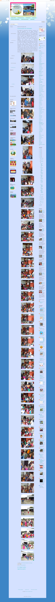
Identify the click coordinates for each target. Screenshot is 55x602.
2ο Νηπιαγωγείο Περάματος (42, 358)
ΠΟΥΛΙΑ (40, 121)
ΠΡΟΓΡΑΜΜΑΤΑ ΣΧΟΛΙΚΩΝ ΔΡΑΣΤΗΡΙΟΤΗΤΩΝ (41, 123)
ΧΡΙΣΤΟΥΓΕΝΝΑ (41, 137)
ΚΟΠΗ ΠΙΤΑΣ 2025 (43, 429)
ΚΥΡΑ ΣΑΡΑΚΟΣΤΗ (41, 96)
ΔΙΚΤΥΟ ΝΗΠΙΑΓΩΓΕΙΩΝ (41, 71)
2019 (40, 153)
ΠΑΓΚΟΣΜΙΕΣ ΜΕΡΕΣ (42, 109)
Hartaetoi (41, 485)
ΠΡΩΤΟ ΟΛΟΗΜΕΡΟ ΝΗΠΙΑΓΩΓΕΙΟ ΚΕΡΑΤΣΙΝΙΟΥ (42, 441)
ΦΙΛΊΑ (39, 132)
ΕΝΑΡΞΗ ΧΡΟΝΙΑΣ (41, 79)
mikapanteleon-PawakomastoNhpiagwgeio (42, 434)
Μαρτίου (41, 199)
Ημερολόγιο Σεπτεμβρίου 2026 (44, 318)
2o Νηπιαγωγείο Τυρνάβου (42, 427)
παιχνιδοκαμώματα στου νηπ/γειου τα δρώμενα (42, 369)
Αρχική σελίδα (13, 17)
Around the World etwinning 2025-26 (44, 391)
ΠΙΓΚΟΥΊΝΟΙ (40, 116)
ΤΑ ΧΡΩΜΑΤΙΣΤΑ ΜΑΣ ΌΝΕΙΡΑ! (43, 247)
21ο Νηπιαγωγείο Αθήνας (42, 331)
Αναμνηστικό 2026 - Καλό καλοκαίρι (44, 333)
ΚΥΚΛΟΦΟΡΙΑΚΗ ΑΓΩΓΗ (41, 95)
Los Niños (41, 459)
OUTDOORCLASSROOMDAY (42, 144)
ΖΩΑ (39, 83)
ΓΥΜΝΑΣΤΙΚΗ (41, 67)
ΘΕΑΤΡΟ (40, 92)
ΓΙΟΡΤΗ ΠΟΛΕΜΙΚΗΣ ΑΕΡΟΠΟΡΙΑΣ (41, 64)
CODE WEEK (32, 19)
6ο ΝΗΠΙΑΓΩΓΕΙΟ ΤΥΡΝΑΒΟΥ (21, 4)
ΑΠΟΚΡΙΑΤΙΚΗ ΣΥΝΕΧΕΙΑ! (43, 220)
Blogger (30, 596)
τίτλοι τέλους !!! (43, 371)
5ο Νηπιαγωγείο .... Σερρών (42, 362)
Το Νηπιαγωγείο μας (21, 17)
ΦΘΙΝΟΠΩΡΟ (40, 131)
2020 (40, 152)
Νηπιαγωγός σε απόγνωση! (42, 400)
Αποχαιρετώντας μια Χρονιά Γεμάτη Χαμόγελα (42, 378)
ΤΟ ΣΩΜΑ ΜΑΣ (41, 130)
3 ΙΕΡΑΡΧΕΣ (40, 54)
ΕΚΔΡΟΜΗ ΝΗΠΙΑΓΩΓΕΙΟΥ (44, 450)
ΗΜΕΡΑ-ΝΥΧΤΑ (41, 90)
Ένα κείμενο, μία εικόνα (42, 322)
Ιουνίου (41, 196)
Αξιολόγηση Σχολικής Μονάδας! (42, 359)
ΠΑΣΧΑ (40, 114)
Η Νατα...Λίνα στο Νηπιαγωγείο (42, 302)
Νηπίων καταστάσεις (41, 388)
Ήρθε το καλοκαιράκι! (44, 364)
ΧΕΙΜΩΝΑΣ (40, 136)
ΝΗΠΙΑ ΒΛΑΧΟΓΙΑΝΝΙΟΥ (42, 448)
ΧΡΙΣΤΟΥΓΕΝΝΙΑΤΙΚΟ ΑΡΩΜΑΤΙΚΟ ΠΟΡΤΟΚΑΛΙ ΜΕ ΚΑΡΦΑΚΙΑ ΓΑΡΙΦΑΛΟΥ (42, 461)
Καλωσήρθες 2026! (44, 402)
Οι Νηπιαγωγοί (28, 17)
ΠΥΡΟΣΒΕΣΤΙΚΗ (41, 124)
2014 (40, 204)
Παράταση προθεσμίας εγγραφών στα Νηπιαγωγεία (41, 456)
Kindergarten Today (42, 337)
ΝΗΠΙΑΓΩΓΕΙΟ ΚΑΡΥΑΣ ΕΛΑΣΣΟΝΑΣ (42, 376)
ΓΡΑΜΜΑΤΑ (40, 66)
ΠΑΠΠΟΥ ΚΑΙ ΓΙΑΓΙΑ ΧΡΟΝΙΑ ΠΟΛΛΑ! (41, 191)
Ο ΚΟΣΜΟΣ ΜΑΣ (41, 107)
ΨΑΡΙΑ (40, 139)
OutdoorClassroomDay (24, 19)
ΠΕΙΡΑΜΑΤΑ (40, 115)
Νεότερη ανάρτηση (20, 589)
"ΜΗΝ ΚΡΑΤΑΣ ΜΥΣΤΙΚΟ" (41, 173)
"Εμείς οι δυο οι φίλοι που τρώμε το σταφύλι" (43, 211)
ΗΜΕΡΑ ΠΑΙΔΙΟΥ (41, 89)
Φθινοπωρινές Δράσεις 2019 (41, 486)
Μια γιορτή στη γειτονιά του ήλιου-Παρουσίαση (42, 416)
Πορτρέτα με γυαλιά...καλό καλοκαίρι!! (44, 354)
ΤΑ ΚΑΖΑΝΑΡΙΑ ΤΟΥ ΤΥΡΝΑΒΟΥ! (41, 165)
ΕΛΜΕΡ (40, 78)
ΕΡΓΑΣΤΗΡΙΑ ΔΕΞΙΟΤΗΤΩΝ (40, 82)
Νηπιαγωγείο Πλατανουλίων (42, 454)
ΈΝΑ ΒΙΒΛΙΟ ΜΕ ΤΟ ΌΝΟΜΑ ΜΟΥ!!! (41, 185)
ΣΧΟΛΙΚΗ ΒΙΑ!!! (43, 291)
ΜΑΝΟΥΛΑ (40, 101)
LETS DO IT (40, 143)
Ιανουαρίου (41, 202)
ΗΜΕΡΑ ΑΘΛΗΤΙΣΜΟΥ (42, 85)
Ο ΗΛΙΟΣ (44, 346)
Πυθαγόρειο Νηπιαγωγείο (41, 380)
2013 (40, 205)
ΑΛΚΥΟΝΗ (40, 55)
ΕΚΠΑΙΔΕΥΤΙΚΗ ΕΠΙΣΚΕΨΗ (41, 75)
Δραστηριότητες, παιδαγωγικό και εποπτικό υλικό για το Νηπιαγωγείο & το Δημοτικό (42, 315)
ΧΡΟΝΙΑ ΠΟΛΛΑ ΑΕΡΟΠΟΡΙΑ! (43, 273)
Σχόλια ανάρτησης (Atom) (29, 591)
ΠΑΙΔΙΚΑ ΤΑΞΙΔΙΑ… (41, 414)
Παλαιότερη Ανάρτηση (34, 589)
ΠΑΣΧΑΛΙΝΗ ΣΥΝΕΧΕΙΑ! (43, 283)
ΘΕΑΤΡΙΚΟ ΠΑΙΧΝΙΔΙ (41, 91)
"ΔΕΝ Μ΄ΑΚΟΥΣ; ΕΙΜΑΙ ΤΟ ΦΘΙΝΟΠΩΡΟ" (41, 169)
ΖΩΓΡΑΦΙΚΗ (40, 84)
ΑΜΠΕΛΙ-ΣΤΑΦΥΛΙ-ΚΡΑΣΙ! (41, 179)
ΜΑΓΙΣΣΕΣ (40, 99)
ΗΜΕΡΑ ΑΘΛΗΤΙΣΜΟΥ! (41, 189)
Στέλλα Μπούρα (42, 464)
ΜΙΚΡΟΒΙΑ (40, 102)
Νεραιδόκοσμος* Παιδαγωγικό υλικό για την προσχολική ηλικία (42, 406)
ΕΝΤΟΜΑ (40, 80)
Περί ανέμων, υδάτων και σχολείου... (41, 471)
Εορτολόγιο (13, 55)
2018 (40, 154)
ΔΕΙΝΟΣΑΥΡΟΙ (41, 68)
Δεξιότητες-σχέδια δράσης (15, 19)
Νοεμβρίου (41, 159)
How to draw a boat (42, 328)
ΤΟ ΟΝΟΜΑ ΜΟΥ (41, 129)
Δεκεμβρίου (41, 158)
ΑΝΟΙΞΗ (40, 57)
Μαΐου (41, 197)
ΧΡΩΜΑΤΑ (40, 138)
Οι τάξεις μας (34, 17)
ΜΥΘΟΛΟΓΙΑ (40, 103)
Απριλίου (41, 198)
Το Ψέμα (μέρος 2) (43, 324)
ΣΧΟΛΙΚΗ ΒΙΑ (40, 128)
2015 (40, 157)
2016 (40, 156)
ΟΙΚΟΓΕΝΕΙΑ (40, 108)
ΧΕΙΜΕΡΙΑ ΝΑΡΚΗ (41, 135)
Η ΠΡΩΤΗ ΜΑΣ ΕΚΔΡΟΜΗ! (41, 176)
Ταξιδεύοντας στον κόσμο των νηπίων (42, 478)
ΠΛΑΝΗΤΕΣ (40, 117)
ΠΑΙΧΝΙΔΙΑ (40, 110)
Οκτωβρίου (41, 161)
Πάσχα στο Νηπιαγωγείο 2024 (44, 436)
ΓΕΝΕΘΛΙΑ (40, 61)
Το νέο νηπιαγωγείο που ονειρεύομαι (42, 394)
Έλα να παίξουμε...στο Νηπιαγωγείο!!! (42, 351)
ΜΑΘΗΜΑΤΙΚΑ (41, 100)
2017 (40, 155)
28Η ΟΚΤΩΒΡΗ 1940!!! (43, 256)
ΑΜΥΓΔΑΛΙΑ (40, 56)
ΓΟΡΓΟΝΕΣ (40, 65)
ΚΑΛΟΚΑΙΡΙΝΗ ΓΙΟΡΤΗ (43, 239)
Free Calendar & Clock (13, 67)
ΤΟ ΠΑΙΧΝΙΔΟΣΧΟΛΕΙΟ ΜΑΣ (42, 46)
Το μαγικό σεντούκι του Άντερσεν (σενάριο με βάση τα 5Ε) (42, 396)
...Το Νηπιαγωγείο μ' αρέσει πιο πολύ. (42, 308)
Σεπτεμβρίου (42, 194)
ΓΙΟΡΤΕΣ (40, 62)
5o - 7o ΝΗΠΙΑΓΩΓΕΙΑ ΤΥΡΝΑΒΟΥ (42, 420)
